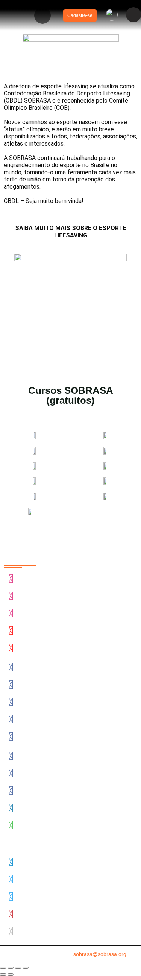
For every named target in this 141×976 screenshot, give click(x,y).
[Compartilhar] (18, 968)
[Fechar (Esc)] (26, 968)
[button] (42, 15)
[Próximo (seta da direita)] (11, 974)
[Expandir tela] (11, 968)
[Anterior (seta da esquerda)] (3, 974)
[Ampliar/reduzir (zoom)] (3, 968)
